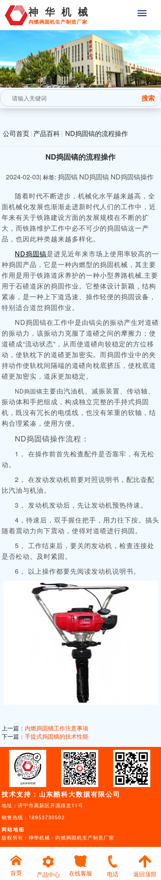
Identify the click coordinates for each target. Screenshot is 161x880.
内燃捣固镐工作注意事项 (56, 728)
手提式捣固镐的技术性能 (56, 736)
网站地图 (13, 829)
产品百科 (46, 133)
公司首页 (16, 133)
